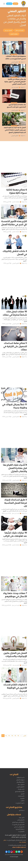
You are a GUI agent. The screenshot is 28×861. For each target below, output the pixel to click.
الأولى (24, 735)
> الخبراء (22, 798)
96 (6, 735)
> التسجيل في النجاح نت (18, 824)
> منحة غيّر (22, 810)
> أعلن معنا (22, 817)
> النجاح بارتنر (21, 820)
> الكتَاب (23, 800)
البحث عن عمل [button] (19, 30)
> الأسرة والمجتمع (20, 791)
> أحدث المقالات (21, 777)
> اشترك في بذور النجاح (18, 822)
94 (12, 735)
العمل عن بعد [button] (8, 30)
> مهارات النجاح (21, 780)
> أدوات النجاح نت (20, 803)
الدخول (15, 3)
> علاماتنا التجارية (20, 829)
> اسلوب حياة (21, 784)
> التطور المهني (21, 786)
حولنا (22, 854)
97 (3, 735)
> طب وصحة (21, 789)
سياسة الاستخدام (8, 854)
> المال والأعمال (21, 782)
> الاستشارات (21, 796)
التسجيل (9, 3)
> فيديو (23, 793)
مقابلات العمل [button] (14, 34)
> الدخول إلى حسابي (19, 827)
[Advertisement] (14, 157)
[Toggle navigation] (4, 3)
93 (15, 735)
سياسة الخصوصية (16, 854)
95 (9, 735)
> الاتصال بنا (22, 831)
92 (18, 735)
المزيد (25, 199)
